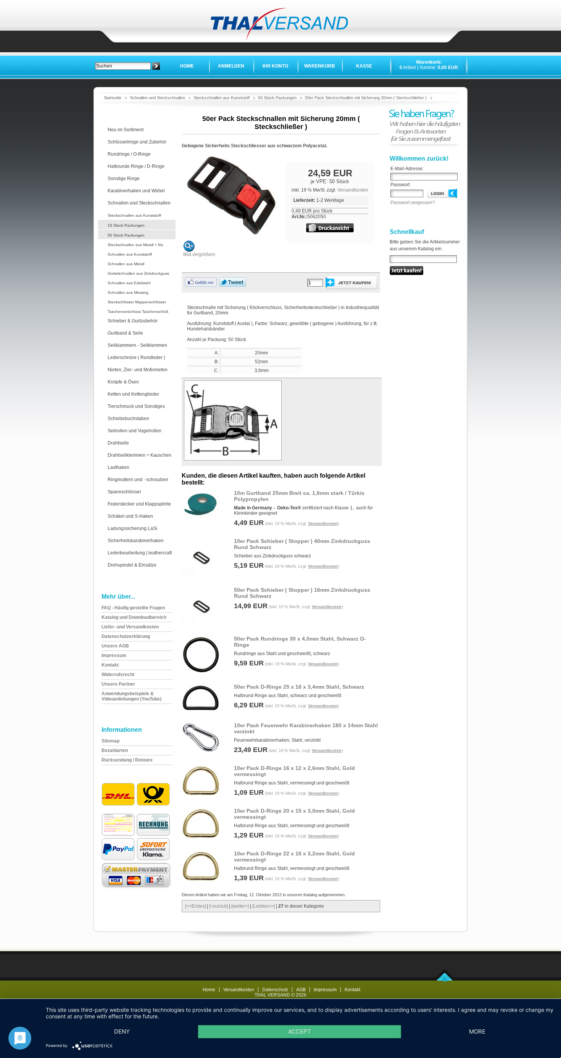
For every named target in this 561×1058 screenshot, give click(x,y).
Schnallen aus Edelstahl (129, 283)
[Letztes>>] (263, 906)
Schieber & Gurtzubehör (133, 321)
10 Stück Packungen (126, 225)
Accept (299, 1031)
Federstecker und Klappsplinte (139, 504)
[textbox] (123, 66)
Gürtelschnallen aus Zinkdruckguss (138, 273)
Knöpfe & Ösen (123, 382)
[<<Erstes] (195, 906)
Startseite (112, 97)
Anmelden (231, 66)
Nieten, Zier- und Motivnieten (138, 369)
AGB (301, 989)
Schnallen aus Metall (126, 264)
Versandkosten (352, 190)
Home (187, 66)
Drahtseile (118, 443)
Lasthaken (118, 467)
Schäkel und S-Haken (130, 516)
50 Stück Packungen (277, 97)
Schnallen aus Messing (128, 292)
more (477, 1031)
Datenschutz (275, 989)
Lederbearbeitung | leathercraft (140, 553)
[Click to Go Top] (444, 979)
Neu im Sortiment (125, 129)
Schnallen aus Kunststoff (130, 254)
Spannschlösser (124, 491)
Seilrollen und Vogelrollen (134, 430)
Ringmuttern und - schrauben (138, 479)
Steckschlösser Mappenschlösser (137, 302)
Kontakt (352, 989)
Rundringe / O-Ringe (129, 154)
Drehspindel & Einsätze (132, 565)
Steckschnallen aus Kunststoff (221, 97)
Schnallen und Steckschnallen (157, 97)
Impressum (325, 989)
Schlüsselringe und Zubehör (137, 142)
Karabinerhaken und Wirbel (136, 190)
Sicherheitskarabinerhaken (136, 540)
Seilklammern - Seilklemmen (137, 345)
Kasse (364, 66)
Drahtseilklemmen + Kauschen (139, 455)
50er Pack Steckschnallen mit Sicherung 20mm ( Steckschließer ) (366, 97)
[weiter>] (240, 906)
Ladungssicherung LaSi (132, 528)
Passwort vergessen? (412, 202)
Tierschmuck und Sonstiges (136, 406)
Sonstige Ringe (124, 178)
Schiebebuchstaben (128, 418)
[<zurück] (218, 906)
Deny (122, 1031)
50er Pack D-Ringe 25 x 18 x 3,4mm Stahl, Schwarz (299, 687)
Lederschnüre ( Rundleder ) (136, 357)
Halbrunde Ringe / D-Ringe (136, 166)
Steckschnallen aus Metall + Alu (135, 245)
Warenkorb (319, 66)
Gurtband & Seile (125, 333)
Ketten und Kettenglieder (133, 394)
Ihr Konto (275, 66)
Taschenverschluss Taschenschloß (138, 311)
